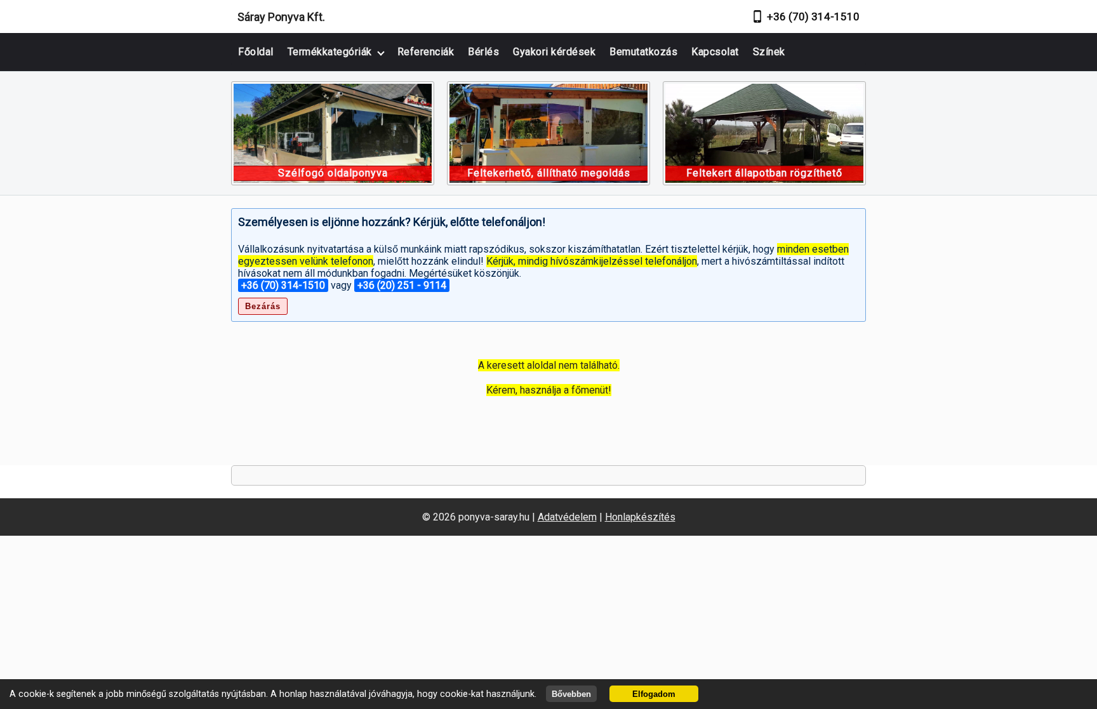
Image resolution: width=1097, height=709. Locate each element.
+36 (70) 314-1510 (813, 16)
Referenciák (426, 52)
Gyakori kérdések (554, 52)
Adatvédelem (567, 517)
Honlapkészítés (640, 517)
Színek (769, 52)
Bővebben (571, 694)
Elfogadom (653, 694)
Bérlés (483, 52)
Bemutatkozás (643, 52)
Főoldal (256, 52)
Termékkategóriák (330, 52)
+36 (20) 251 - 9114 (401, 285)
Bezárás (263, 306)
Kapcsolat (715, 52)
